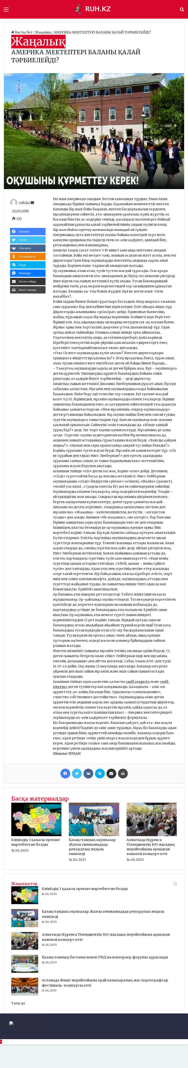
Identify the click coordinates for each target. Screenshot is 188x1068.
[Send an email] (32, 203)
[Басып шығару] (123, 773)
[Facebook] (65, 773)
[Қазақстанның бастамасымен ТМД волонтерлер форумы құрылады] (24, 972)
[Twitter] (77, 773)
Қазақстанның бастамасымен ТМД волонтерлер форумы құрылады (105, 957)
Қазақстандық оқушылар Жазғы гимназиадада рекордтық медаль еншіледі (92, 847)
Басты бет (23, 32)
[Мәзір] (6, 11)
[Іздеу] (181, 11)
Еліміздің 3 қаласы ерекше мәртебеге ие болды (35, 842)
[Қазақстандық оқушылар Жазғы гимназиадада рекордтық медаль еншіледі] (94, 835)
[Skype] (100, 773)
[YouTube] (5, 1026)
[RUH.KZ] (94, 9)
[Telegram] (5, 1036)
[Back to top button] (1, 1042)
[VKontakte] (88, 773)
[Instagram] (5, 1031)
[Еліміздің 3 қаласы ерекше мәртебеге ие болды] (36, 835)
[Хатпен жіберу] (111, 773)
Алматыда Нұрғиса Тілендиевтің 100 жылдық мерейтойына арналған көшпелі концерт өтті (151, 847)
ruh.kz (24, 203)
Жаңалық (43, 32)
